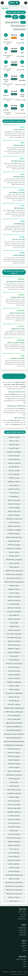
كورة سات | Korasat (14, 697)
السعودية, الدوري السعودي (12, 22)
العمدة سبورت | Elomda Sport (14, 519)
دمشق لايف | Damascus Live (14, 548)
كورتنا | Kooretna (14, 593)
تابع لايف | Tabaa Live (14, 686)
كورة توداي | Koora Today (14, 790)
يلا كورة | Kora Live (14, 448)
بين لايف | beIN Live (14, 478)
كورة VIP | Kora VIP (14, 660)
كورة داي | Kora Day (14, 563)
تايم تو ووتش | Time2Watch (14, 682)
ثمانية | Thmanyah (14, 626)
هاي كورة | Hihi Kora (14, 678)
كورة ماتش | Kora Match (14, 812)
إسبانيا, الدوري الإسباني (19, 29)
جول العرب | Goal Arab (14, 489)
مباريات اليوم (23, 914)
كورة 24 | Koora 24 (14, 786)
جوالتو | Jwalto (14, 782)
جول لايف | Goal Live (14, 689)
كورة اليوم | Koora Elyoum (14, 793)
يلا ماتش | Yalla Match (14, 589)
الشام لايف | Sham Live (14, 545)
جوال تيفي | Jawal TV (14, 779)
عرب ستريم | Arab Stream (14, 749)
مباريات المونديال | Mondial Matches (14, 745)
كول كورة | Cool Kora (14, 508)
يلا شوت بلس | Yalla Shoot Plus (14, 560)
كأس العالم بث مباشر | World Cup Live (14, 734)
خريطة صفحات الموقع (21, 959)
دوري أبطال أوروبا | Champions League (14, 708)
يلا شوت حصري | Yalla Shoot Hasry (14, 886)
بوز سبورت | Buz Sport (14, 756)
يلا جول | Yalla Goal (14, 586)
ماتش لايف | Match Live (14, 600)
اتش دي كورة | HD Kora (14, 511)
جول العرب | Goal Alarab (14, 764)
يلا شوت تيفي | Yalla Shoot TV (14, 894)
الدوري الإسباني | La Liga (14, 715)
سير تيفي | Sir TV (14, 849)
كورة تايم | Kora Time (14, 823)
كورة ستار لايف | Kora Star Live (14, 663)
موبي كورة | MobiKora (14, 619)
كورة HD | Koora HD (14, 604)
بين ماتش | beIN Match (14, 482)
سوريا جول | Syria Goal (14, 541)
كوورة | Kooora (14, 623)
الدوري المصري (23, 932)
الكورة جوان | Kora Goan (14, 808)
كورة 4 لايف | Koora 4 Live (14, 608)
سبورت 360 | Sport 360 (14, 853)
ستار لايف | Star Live (14, 522)
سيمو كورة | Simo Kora (14, 845)
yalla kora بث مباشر (13, 972)
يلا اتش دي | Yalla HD (14, 879)
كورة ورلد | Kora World (14, 827)
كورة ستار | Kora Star (14, 456)
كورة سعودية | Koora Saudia (14, 634)
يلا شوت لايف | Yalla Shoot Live (14, 890)
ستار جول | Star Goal (14, 856)
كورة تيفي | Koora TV (14, 801)
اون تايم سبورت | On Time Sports (14, 693)
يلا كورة (25, 972)
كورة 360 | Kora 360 (14, 701)
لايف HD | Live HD (14, 493)
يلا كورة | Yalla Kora (14, 444)
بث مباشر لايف (23, 917)
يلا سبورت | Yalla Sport (14, 897)
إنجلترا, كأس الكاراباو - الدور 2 (18, 26)
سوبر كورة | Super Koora (14, 860)
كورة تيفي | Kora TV (14, 474)
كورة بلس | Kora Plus (14, 470)
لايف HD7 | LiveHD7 (14, 615)
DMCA (24, 962)
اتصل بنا (24, 951)
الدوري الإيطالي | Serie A (14, 719)
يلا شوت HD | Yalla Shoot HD (14, 578)
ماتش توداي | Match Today (14, 838)
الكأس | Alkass (14, 656)
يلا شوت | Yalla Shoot (14, 437)
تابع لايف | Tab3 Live (14, 868)
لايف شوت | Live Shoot (14, 834)
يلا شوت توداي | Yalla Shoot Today (14, 571)
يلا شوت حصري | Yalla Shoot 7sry (14, 574)
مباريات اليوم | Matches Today (14, 537)
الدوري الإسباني (22, 935)
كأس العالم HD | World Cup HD (14, 738)
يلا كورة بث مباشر (22, 912)
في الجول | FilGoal (14, 567)
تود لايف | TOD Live (14, 556)
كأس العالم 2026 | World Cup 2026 (14, 875)
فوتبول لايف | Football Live (14, 530)
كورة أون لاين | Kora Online (14, 452)
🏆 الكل (23, 22)
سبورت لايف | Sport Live (14, 526)
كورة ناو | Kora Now (14, 816)
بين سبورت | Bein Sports (14, 753)
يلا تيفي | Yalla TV (14, 901)
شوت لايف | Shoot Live (14, 504)
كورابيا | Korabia (14, 830)
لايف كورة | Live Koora (14, 534)
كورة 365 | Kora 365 (14, 467)
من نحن (24, 948)
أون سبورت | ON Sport (14, 630)
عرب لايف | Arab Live (14, 552)
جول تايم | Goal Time (14, 667)
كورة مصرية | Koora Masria (14, 637)
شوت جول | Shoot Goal (14, 671)
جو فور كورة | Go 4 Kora (14, 675)
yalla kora (24, 943)
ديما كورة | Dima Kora (14, 515)
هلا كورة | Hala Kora (14, 767)
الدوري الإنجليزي (22, 930)
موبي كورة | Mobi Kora (14, 842)
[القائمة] (25, 2)
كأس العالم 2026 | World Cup (14, 727)
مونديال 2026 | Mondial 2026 (14, 730)
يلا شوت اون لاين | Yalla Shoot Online (14, 582)
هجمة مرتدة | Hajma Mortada (14, 775)
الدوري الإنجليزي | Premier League (14, 712)
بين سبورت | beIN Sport (14, 649)
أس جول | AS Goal (14, 485)
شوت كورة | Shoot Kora (14, 704)
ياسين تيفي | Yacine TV (14, 645)
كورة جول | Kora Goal (14, 459)
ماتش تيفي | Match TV (14, 500)
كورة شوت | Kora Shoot (14, 819)
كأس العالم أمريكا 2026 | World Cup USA (14, 741)
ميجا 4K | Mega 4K (14, 496)
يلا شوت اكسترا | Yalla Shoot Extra (14, 882)
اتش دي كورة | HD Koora (14, 771)
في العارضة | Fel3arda (14, 760)
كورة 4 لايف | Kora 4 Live (14, 804)
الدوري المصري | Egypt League (14, 723)
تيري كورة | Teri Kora (14, 871)
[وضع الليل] (2, 2)
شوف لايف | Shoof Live (14, 597)
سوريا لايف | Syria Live (14, 864)
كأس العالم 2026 (22, 919)
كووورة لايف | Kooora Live (14, 611)
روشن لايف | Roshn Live (14, 641)
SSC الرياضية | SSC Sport (14, 652)
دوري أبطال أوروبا (22, 928)
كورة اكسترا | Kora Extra (14, 463)
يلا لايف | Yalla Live (14, 441)
